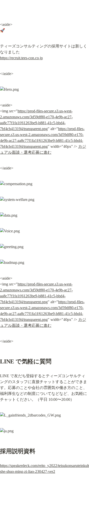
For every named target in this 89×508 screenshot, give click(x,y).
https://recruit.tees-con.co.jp (21, 58)
